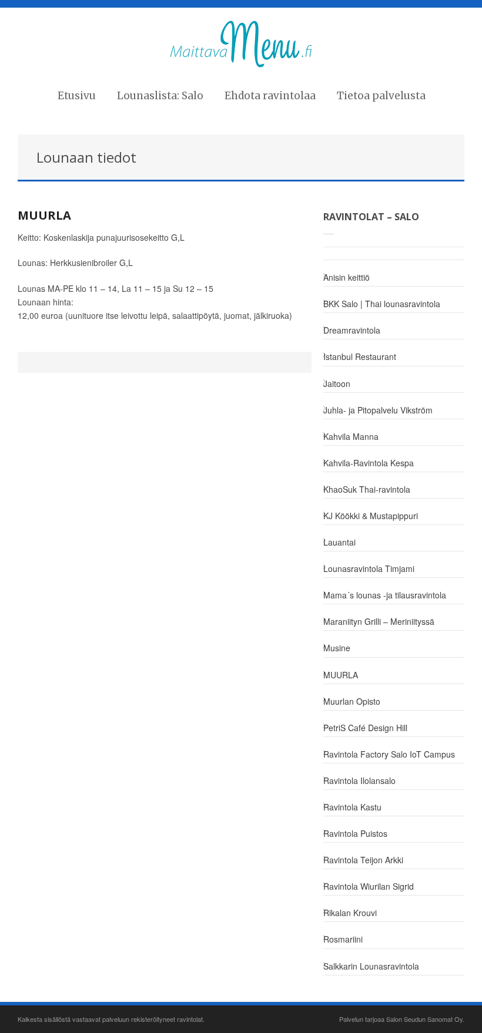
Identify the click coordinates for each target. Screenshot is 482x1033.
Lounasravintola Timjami (368, 568)
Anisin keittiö (346, 277)
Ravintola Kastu (352, 807)
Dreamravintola (351, 330)
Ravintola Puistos (355, 833)
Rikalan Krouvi (350, 912)
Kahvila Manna (351, 436)
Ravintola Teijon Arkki (363, 860)
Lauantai (339, 542)
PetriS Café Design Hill (365, 727)
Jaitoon (336, 383)
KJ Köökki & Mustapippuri (370, 515)
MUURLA (44, 215)
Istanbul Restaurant (359, 356)
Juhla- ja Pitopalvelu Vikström (378, 410)
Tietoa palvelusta (381, 95)
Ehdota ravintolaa (270, 95)
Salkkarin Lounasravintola (371, 966)
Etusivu (77, 95)
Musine (336, 648)
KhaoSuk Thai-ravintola (366, 489)
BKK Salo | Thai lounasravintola (381, 303)
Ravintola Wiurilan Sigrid (368, 886)
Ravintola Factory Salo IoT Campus (389, 754)
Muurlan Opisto (351, 701)
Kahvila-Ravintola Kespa (368, 463)
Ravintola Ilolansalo (359, 780)
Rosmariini (343, 939)
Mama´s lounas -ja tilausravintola (384, 595)
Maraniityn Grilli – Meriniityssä (378, 621)
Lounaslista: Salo (160, 95)
